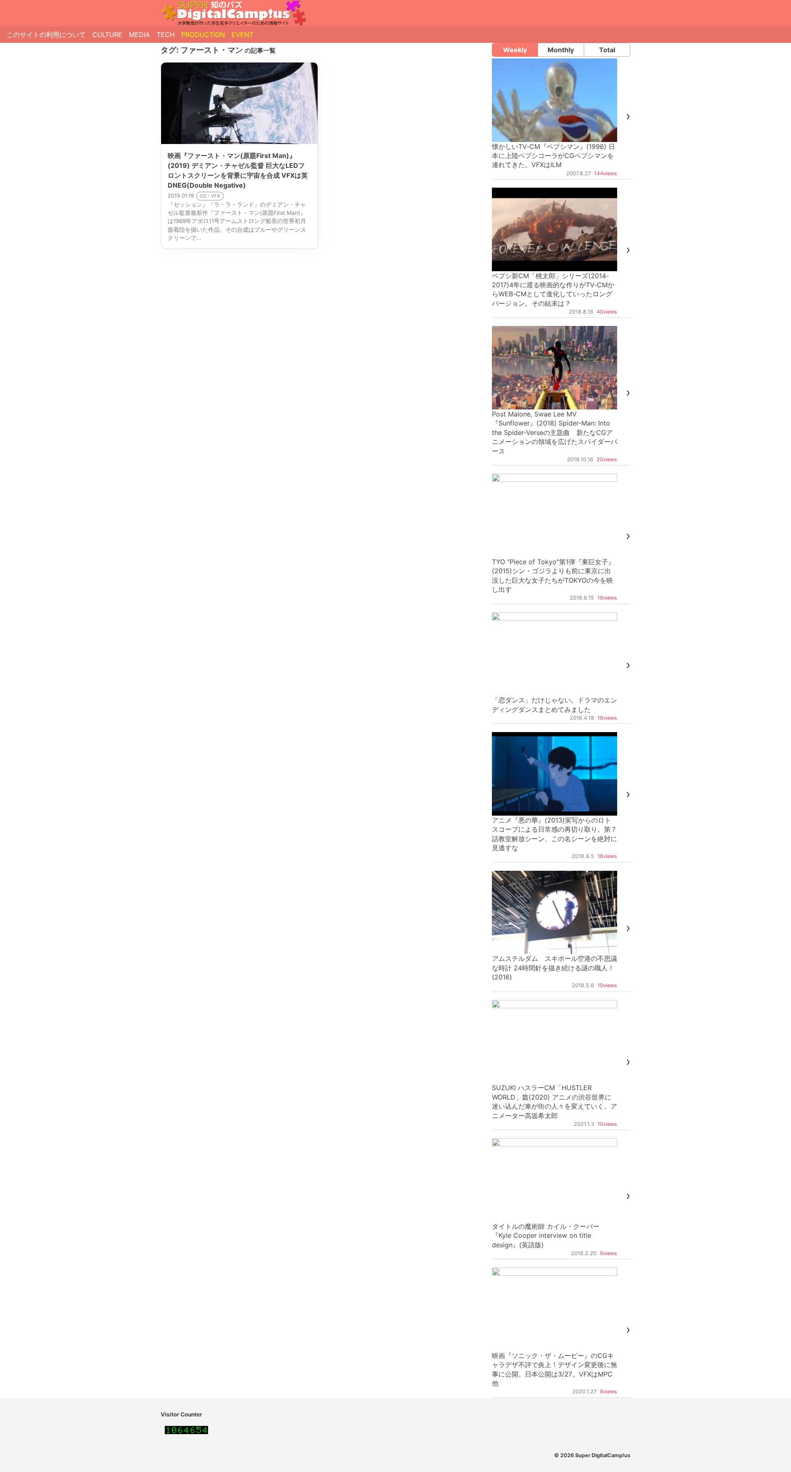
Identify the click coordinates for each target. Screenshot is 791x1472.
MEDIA (139, 34)
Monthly (561, 50)
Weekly (515, 50)
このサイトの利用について (46, 34)
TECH (166, 34)
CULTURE (107, 34)
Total (607, 50)
